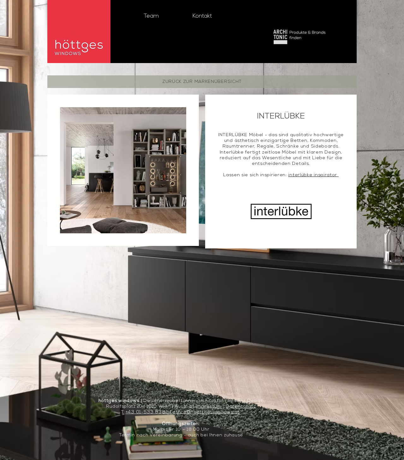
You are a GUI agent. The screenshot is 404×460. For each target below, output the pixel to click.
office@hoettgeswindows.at (206, 412)
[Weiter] (177, 170)
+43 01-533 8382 (148, 412)
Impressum (208, 406)
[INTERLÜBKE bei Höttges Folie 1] (123, 223)
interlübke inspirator (313, 175)
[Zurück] (69, 170)
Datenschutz (241, 406)
